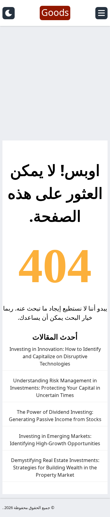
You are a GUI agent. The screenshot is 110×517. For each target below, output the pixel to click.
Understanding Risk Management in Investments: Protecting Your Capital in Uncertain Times (55, 388)
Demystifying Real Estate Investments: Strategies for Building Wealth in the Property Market (55, 467)
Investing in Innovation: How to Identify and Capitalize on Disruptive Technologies (55, 356)
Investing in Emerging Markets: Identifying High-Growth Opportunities (55, 440)
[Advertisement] (55, 85)
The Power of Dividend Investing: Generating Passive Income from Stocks (55, 416)
